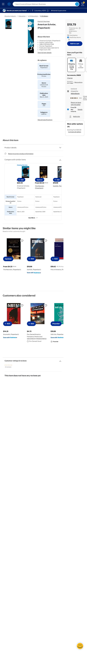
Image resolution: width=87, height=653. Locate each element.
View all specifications (45, 120)
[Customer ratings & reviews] (60, 360)
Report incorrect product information (20, 154)
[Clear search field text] (73, 4)
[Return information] (68, 39)
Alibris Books (75, 93)
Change (69, 78)
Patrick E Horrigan (44, 21)
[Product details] (60, 147)
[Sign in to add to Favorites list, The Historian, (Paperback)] (22, 240)
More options (78, 82)
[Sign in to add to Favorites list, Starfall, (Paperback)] (46, 240)
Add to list (76, 116)
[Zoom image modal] (30, 28)
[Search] (77, 4)
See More (31, 218)
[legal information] (80, 28)
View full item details (44, 52)
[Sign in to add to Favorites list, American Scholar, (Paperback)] (30, 23)
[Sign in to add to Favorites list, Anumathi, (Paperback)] (22, 305)
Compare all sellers (74, 132)
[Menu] (3, 4)
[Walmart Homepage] (9, 4)
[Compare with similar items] (60, 159)
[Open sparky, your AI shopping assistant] (80, 646)
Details (80, 109)
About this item (10, 140)
